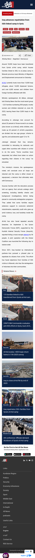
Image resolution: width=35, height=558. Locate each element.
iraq (16, 29)
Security (6, 482)
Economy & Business (11, 486)
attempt (26, 235)
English (5, 531)
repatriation (16, 32)
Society (5, 29)
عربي (5, 527)
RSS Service (7, 544)
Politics (6, 478)
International (8, 503)
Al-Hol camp (7, 32)
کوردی (5, 535)
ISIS (27, 29)
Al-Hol (4, 83)
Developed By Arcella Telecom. (17, 550)
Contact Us (7, 539)
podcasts (6, 516)
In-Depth (6, 507)
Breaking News (7, 13)
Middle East (7, 499)
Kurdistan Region (9, 473)
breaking (21, 29)
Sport (5, 495)
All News (6, 511)
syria (11, 29)
